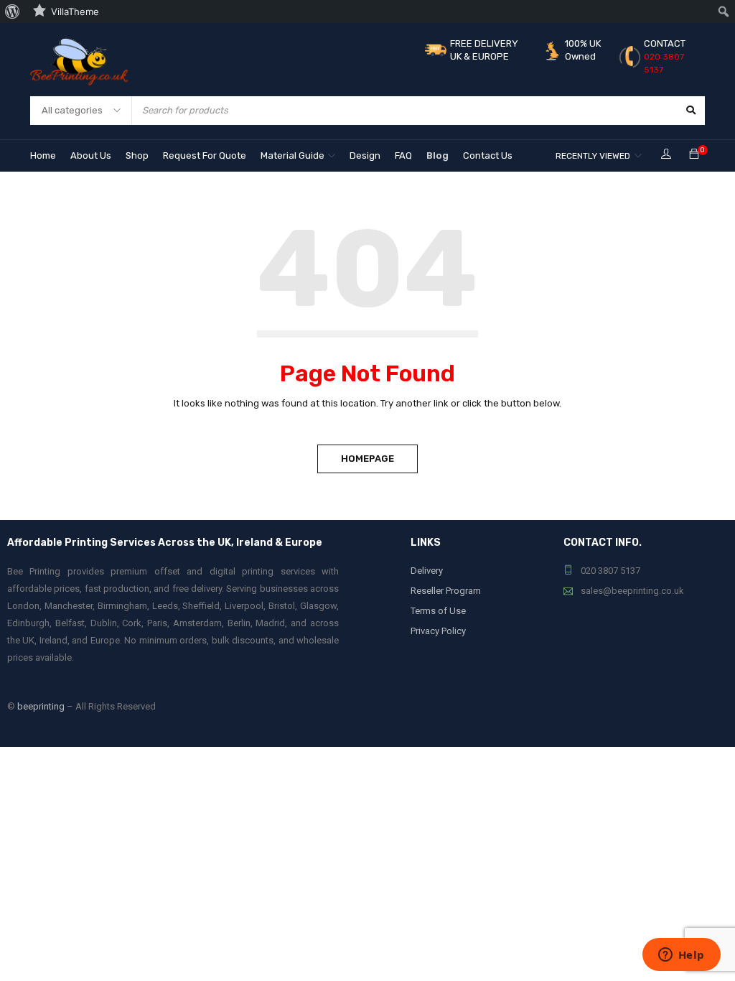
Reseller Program (446, 590)
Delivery (427, 570)
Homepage (367, 458)
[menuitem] (12, 11)
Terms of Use (438, 610)
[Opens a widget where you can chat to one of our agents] (681, 956)
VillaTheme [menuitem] (75, 11)
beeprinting (41, 706)
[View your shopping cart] (694, 154)
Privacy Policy (438, 631)
